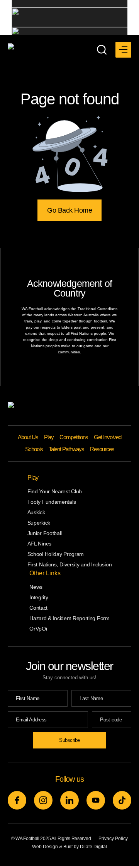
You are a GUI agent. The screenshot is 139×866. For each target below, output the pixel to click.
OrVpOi (38, 629)
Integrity (38, 597)
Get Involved (107, 437)
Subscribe (69, 740)
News (35, 587)
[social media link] (17, 800)
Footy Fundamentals (51, 502)
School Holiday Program (55, 554)
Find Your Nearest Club (54, 491)
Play (49, 437)
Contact (38, 608)
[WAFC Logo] (45, 47)
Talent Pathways (66, 449)
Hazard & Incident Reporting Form (69, 618)
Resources (102, 449)
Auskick (36, 512)
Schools (34, 449)
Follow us (69, 779)
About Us (28, 437)
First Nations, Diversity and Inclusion (69, 564)
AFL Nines (39, 543)
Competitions (73, 437)
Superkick (38, 523)
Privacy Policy (113, 838)
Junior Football (44, 533)
